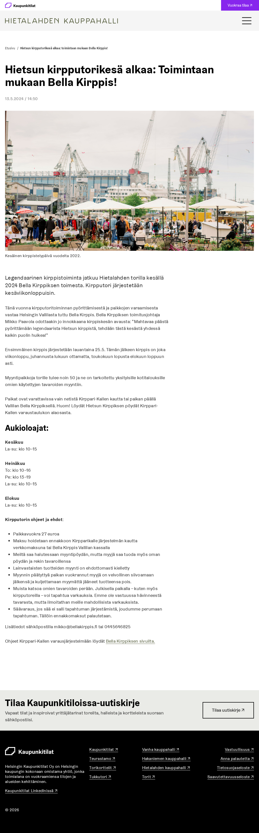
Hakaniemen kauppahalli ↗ (166, 758)
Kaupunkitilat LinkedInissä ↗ (31, 790)
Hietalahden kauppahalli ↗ (166, 767)
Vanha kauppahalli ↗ (161, 749)
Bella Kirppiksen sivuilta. (130, 641)
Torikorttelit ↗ (102, 767)
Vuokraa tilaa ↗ (241, 7)
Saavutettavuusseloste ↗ (230, 776)
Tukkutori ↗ (100, 776)
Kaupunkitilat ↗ (103, 749)
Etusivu (10, 48)
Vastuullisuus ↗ (239, 749)
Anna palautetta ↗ (237, 758)
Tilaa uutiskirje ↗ (228, 712)
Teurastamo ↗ (102, 758)
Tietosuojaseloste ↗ (235, 767)
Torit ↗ (148, 776)
